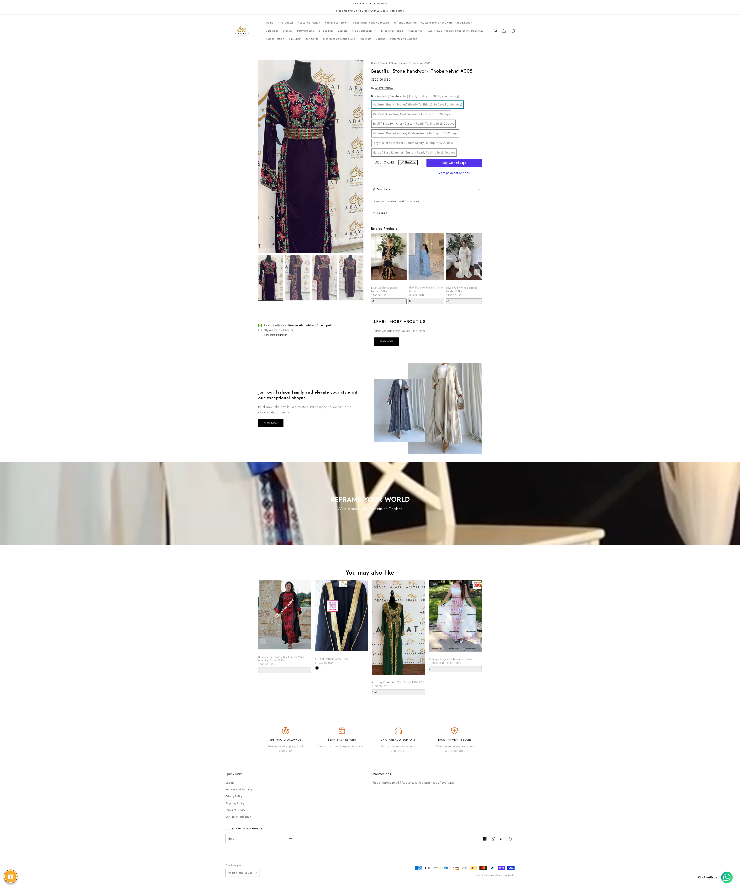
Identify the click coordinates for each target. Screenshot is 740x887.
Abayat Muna (490, 875)
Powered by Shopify (505, 875)
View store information (275, 335)
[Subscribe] (290, 838)
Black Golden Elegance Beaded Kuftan (384, 289)
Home (374, 63)
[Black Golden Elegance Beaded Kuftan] (389, 258)
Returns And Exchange (239, 789)
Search (229, 782)
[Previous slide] (376, 272)
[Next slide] (477, 272)
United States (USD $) (240, 872)
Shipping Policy (235, 803)
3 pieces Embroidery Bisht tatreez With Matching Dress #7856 (281, 658)
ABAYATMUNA (384, 88)
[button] (495, 30)
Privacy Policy (233, 796)
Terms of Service (235, 810)
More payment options (454, 173)
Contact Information (238, 816)
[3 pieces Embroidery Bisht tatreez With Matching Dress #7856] (284, 616)
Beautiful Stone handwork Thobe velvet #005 (405, 63)
